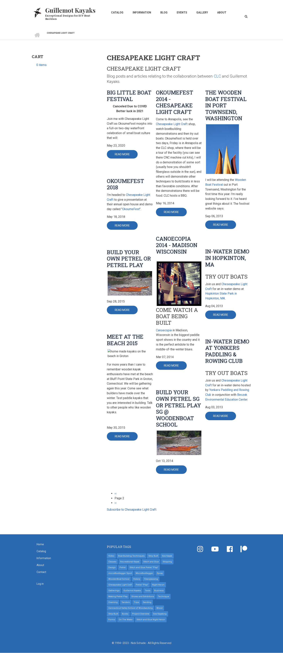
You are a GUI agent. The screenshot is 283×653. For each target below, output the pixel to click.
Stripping (167, 561)
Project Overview (140, 614)
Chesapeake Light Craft (172, 124)
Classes (112, 561)
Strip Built (153, 556)
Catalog (117, 12)
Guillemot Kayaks (70, 10)
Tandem (125, 602)
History (136, 579)
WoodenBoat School (118, 579)
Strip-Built (113, 614)
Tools (147, 590)
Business (159, 590)
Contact (41, 572)
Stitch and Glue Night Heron (150, 619)
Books (125, 614)
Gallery (202, 12)
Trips (136, 602)
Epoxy (160, 573)
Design (112, 567)
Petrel (123, 567)
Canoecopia (164, 330)
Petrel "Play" (142, 585)
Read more (126, 156)
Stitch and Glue (151, 561)
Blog (163, 12)
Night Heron (158, 585)
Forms (111, 619)
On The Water (126, 619)
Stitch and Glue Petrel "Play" (144, 567)
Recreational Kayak (129, 561)
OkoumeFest (131, 209)
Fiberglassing (151, 579)
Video (111, 556)
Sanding (147, 602)
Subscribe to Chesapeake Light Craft (131, 509)
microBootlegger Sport (120, 573)
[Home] (37, 12)
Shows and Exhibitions (142, 596)
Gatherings (114, 590)
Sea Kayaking (160, 614)
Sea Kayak (167, 556)
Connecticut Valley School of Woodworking (130, 608)
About (221, 12)
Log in (40, 583)
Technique (163, 596)
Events (182, 12)
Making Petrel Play (117, 596)
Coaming (113, 602)
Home (40, 544)
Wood (159, 608)
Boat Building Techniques (131, 556)
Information (142, 12)
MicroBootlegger (144, 573)
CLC (217, 76)
